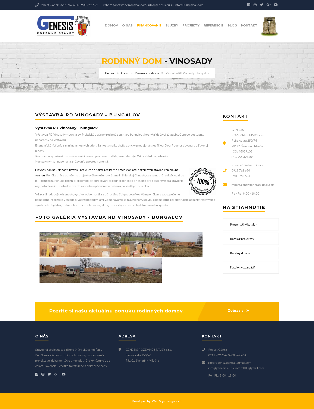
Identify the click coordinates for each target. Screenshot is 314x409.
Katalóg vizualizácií (242, 267)
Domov (111, 25)
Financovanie (149, 25)
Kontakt (249, 25)
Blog (232, 25)
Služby (172, 25)
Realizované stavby (147, 73)
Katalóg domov (239, 253)
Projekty (191, 25)
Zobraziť (235, 311)
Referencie (213, 25)
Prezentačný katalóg (243, 224)
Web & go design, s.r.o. (167, 401)
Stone (271, 26)
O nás (127, 25)
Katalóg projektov (241, 238)
